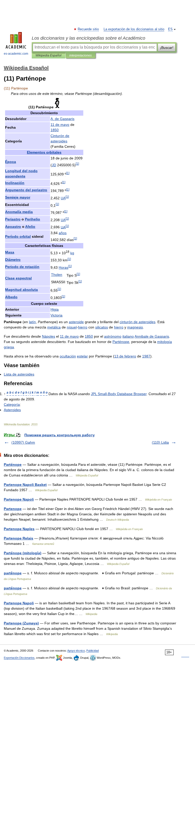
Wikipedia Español (48, 55)
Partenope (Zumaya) (21, 623)
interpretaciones (80, 55)
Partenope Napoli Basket (25, 485)
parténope (13, 588)
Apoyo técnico (76, 650)
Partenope (13, 509)
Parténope (13, 464)
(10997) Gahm (23, 442)
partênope (13, 573)
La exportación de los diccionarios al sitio (134, 29)
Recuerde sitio (88, 29)
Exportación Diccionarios (19, 657)
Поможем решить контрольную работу (59, 435)
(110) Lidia (160, 442)
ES (170, 29)
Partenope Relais (18, 538)
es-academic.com (16, 53)
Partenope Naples (19, 529)
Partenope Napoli (19, 499)
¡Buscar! (166, 48)
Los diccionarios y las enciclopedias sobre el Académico (88, 38)
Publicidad (92, 650)
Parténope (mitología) (22, 553)
